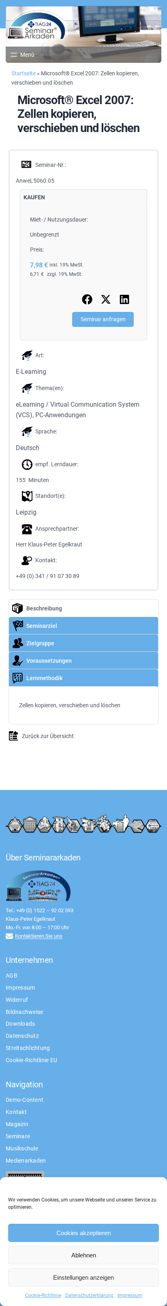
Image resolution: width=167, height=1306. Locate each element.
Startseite (23, 73)
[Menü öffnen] (22, 55)
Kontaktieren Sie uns (38, 936)
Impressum (130, 1295)
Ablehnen (83, 1255)
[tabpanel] (83, 272)
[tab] (34, 197)
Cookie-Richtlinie (43, 1295)
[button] (87, 299)
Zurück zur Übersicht (48, 736)
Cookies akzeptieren (83, 1232)
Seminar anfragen (103, 319)
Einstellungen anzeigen (83, 1277)
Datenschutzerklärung (89, 1295)
